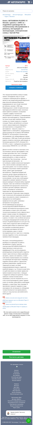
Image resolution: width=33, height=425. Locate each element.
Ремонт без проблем (22, 71)
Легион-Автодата (16, 392)
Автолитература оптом (16, 394)
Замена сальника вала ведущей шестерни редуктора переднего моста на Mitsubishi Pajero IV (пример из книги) (16, 300)
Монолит (16, 385)
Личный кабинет (16, 380)
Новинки (16, 384)
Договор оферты (16, 399)
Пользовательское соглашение (16, 402)
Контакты (16, 372)
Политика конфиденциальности (16, 400)
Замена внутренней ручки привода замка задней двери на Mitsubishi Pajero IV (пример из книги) (15, 306)
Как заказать (16, 375)
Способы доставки (16, 377)
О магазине (16, 373)
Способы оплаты (16, 378)
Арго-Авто (16, 387)
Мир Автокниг (16, 390)
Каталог (16, 370)
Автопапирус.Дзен (16, 397)
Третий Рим (24, 69)
